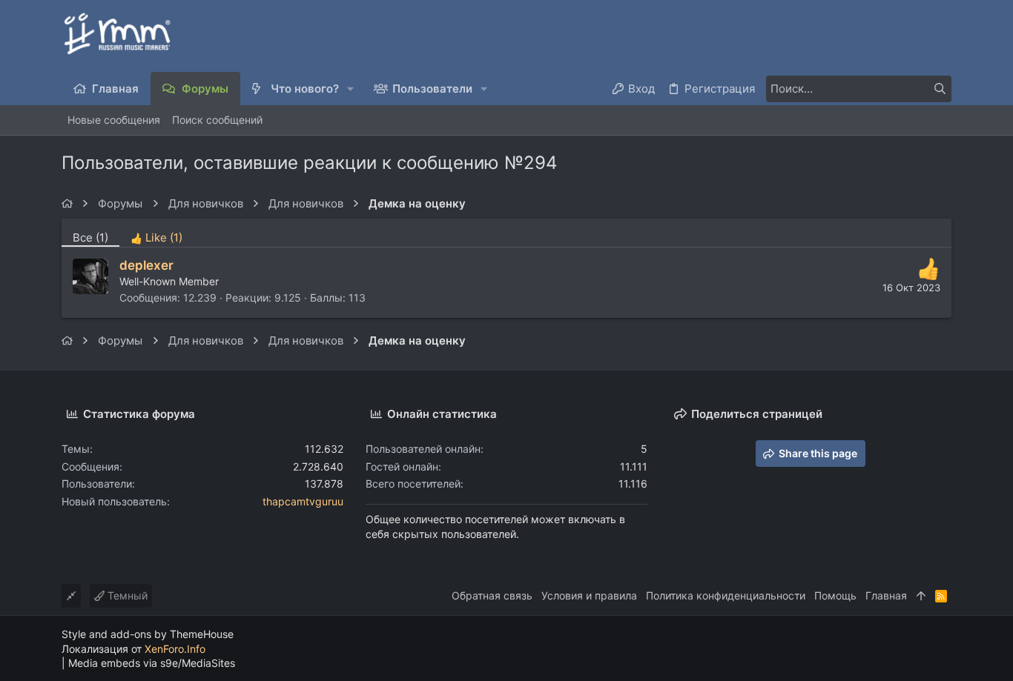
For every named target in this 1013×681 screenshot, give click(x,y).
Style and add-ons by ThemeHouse (148, 634)
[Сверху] (921, 596)
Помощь (835, 595)
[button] (351, 88)
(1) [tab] (90, 237)
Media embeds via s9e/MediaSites (151, 663)
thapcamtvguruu (303, 501)
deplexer (146, 265)
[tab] (156, 233)
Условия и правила (589, 595)
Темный (126, 595)
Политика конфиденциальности (725, 595)
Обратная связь (492, 595)
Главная (886, 595)
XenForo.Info (175, 648)
